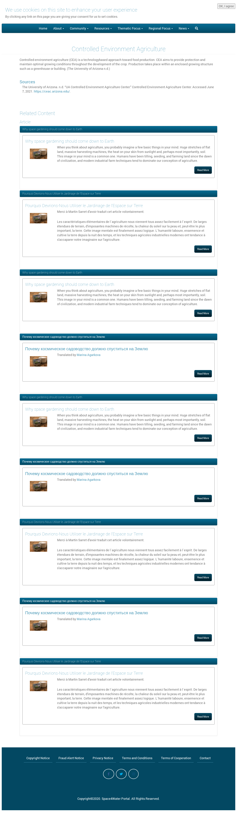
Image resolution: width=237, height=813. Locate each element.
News (183, 28)
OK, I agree (226, 6)
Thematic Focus (129, 28)
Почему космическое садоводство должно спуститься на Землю (63, 337)
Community (78, 28)
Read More (203, 170)
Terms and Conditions (137, 758)
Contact (205, 758)
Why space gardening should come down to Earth (52, 129)
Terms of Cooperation (176, 758)
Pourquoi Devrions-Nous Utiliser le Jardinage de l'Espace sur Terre (61, 193)
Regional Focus (160, 28)
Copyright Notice (38, 758)
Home (43, 28)
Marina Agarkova (88, 355)
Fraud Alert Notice (71, 758)
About (57, 28)
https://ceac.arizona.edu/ (52, 91)
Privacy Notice (103, 758)
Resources (102, 28)
